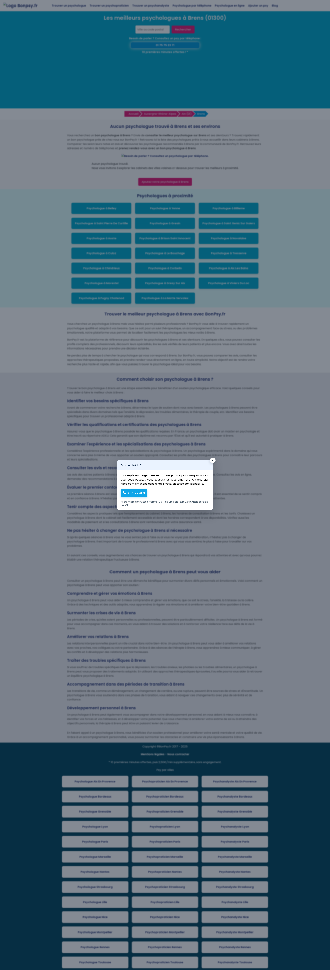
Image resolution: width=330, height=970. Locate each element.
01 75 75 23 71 (136, 493)
